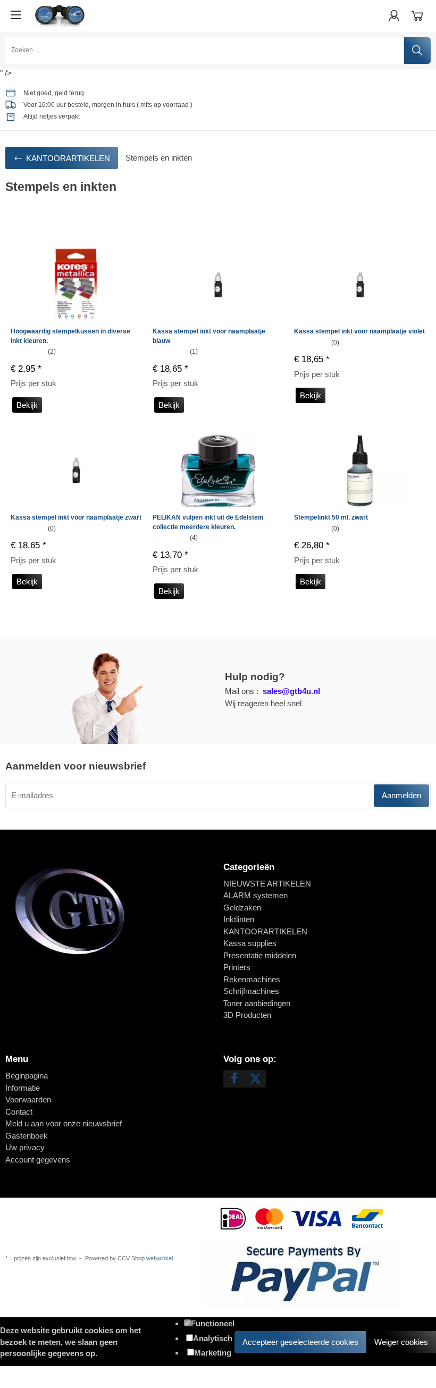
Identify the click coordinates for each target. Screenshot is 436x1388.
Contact (18, 1111)
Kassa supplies (249, 943)
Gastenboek (26, 1135)
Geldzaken (242, 907)
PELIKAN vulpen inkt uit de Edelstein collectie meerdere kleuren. (208, 522)
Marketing (212, 1352)
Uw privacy (25, 1147)
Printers (236, 967)
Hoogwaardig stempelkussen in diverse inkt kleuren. (70, 336)
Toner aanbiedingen (256, 1003)
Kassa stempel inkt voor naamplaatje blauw (209, 336)
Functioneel (212, 1323)
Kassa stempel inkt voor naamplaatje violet (359, 331)
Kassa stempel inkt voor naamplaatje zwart (76, 517)
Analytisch (212, 1338)
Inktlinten (238, 919)
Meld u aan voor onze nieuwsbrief (63, 1123)
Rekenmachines (251, 979)
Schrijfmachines (251, 991)
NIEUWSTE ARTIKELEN (267, 883)
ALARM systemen (255, 895)
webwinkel (159, 1258)
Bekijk (27, 404)
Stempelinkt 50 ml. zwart (331, 517)
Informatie (22, 1087)
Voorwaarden (28, 1099)
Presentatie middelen (259, 955)
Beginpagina (26, 1075)
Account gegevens (37, 1159)
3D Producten (247, 1014)
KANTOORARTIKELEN (265, 931)
